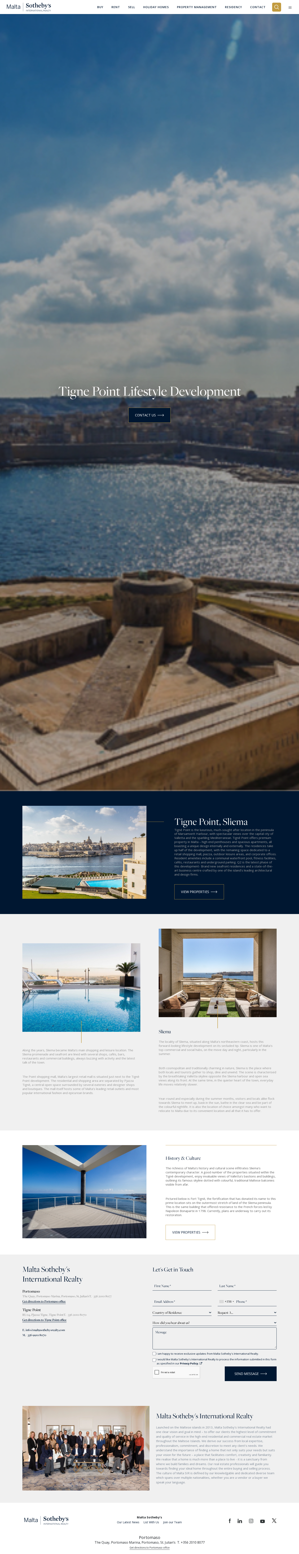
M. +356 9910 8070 (34, 1335)
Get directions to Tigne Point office (44, 1320)
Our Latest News (128, 1522)
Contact (258, 7)
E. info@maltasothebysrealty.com (43, 1330)
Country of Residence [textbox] (167, 1312)
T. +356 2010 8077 (100, 1296)
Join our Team (172, 1522)
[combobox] (226, 1301)
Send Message (247, 1374)
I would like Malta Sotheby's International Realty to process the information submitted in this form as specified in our (216, 1361)
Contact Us (145, 415)
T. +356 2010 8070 (74, 1315)
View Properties (195, 892)
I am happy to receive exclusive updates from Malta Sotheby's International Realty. (208, 1353)
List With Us (151, 1522)
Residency (233, 7)
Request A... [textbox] (225, 1312)
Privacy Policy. (190, 1363)
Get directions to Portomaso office (44, 1301)
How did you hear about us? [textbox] (171, 1322)
